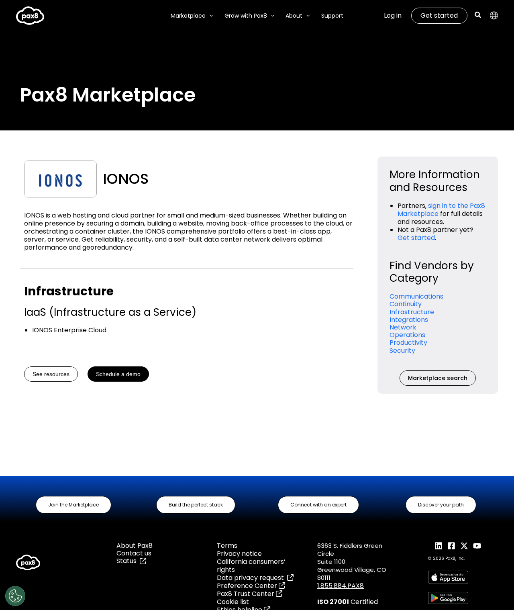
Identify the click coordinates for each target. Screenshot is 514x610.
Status (128, 561)
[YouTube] (477, 546)
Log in (393, 15)
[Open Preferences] (15, 596)
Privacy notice (239, 553)
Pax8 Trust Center (246, 593)
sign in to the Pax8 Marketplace (441, 209)
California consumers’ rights (251, 565)
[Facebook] (451, 546)
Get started (439, 15)
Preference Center (248, 585)
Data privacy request (252, 577)
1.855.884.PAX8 (340, 585)
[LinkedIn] (438, 546)
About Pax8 (134, 545)
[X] (464, 546)
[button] (209, 15)
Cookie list (233, 601)
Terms (227, 545)
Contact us (133, 553)
